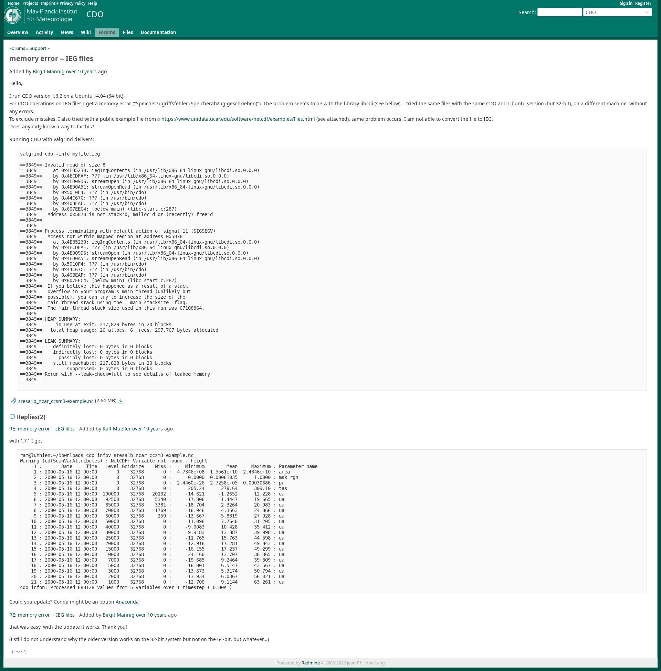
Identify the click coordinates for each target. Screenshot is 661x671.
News (67, 32)
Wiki (86, 32)
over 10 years (81, 71)
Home (14, 3)
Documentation (158, 32)
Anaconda (127, 601)
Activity (44, 32)
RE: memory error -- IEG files (42, 428)
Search (527, 12)
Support (38, 48)
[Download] (121, 401)
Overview (17, 32)
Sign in (626, 3)
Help (92, 3)
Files (128, 32)
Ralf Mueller (117, 428)
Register (643, 3)
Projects (30, 3)
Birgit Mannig (49, 71)
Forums (106, 32)
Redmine (311, 663)
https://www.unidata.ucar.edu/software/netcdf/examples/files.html (238, 119)
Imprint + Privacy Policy (63, 3)
